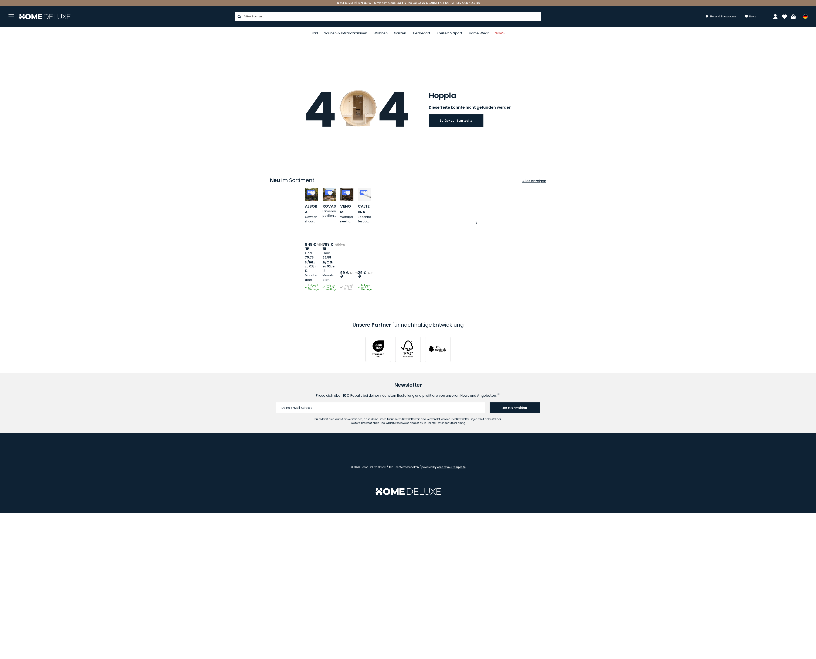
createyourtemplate (451, 467)
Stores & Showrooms (723, 16)
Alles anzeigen (534, 181)
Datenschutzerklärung (451, 423)
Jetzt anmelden (514, 408)
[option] (338, 240)
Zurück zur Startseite (456, 120)
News (752, 16)
